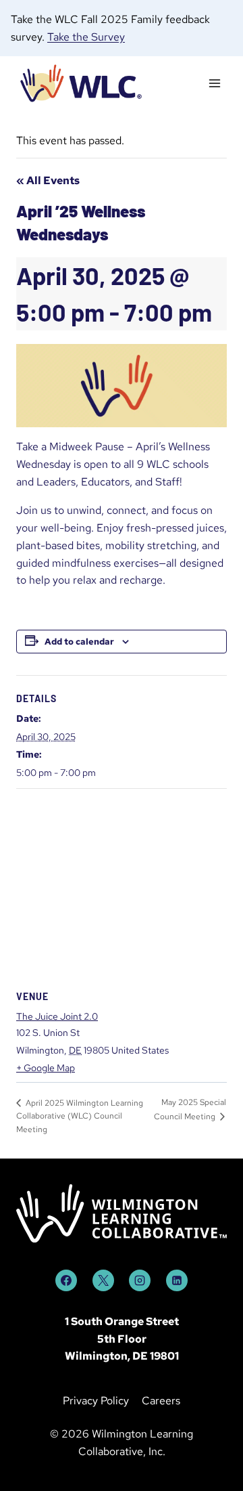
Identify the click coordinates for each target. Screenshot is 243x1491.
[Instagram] (140, 1280)
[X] (103, 1280)
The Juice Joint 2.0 (57, 1016)
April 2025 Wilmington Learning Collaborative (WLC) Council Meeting (79, 1116)
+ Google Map (45, 1068)
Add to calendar (79, 641)
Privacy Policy (96, 1400)
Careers (161, 1400)
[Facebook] (66, 1280)
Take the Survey (86, 37)
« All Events (48, 180)
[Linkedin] (177, 1280)
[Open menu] (214, 83)
